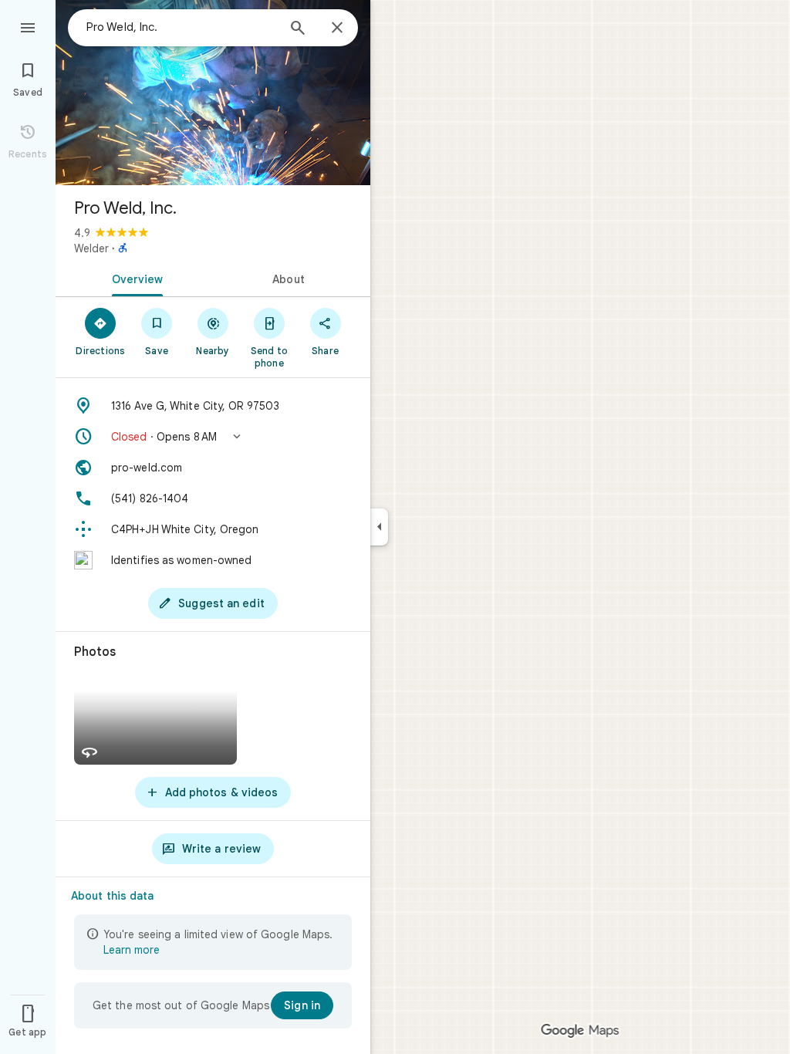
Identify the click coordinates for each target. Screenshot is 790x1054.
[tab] (134, 277)
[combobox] (181, 27)
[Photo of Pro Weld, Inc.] (213, 92)
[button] (213, 436)
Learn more (131, 950)
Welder (91, 248)
